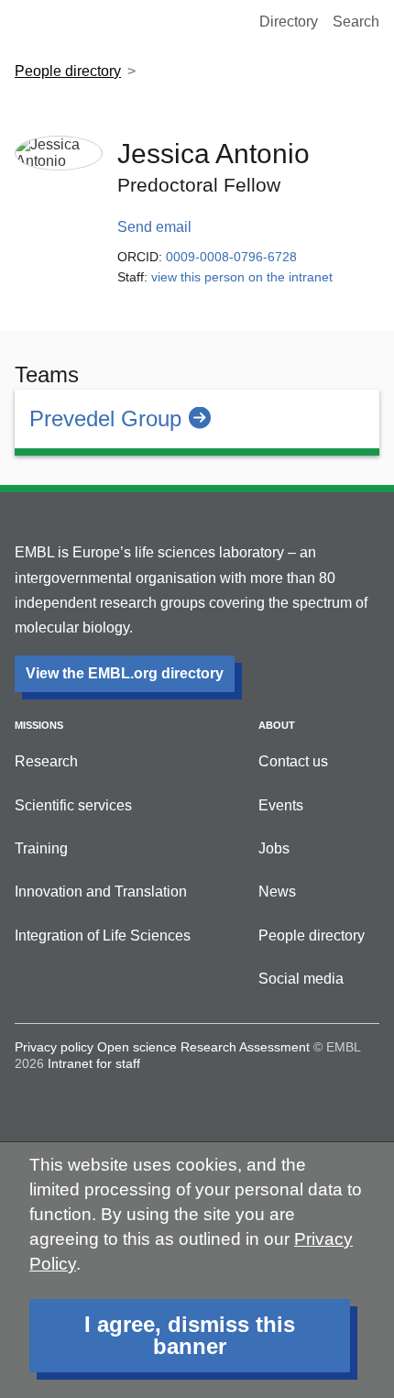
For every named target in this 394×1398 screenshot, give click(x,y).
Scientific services (73, 805)
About (276, 725)
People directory (68, 71)
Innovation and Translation (101, 891)
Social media (301, 978)
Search (356, 21)
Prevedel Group (105, 418)
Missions (39, 725)
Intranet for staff (94, 1063)
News (277, 891)
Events (280, 805)
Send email (154, 227)
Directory (288, 21)
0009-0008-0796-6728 (231, 256)
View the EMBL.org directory (125, 673)
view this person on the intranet (242, 277)
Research (46, 761)
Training (41, 848)
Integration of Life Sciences (103, 935)
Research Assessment (245, 1047)
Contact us (293, 761)
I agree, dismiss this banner (189, 1335)
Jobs (274, 848)
